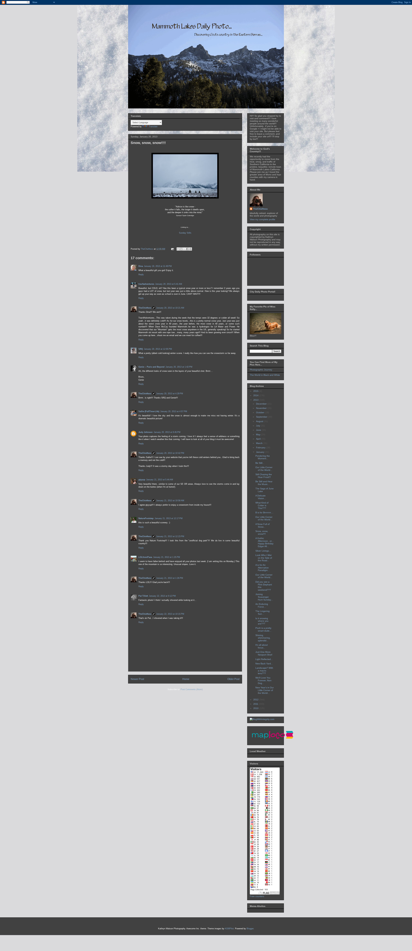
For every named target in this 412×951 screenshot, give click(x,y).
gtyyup (141, 479)
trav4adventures (146, 284)
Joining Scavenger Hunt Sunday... (264, 597)
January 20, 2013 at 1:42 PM (178, 367)
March (259, 443)
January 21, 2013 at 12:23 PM (170, 536)
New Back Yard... (264, 663)
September (262, 416)
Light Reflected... (264, 659)
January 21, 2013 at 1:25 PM (166, 557)
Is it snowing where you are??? (261, 621)
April (258, 439)
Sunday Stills (185, 233)
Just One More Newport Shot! (263, 653)
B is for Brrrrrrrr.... (264, 512)
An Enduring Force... (261, 605)
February (261, 447)
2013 (256, 400)
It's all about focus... (261, 646)
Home (185, 679)
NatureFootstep (146, 518)
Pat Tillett (143, 596)
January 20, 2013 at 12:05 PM (158, 349)
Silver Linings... (263, 550)
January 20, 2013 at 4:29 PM (169, 393)
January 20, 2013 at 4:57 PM (173, 411)
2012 (256, 699)
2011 (256, 704)
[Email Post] (172, 249)
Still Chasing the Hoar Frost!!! (263, 475)
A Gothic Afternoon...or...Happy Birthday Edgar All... (264, 542)
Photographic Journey (261, 369)
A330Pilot (229, 928)
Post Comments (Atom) (192, 689)
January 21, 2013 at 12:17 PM (168, 518)
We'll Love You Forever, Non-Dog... (263, 680)
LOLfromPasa (145, 557)
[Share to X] (184, 249)
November (261, 408)
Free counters (257, 896)
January (260, 452)
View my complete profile (262, 219)
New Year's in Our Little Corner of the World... (264, 690)
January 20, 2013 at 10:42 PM (170, 453)
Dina (140, 266)
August (260, 421)
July (258, 425)
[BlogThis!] (181, 249)
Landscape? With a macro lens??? (264, 671)
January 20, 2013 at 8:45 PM (167, 432)
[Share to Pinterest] (190, 249)
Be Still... (259, 463)
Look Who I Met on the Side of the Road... (263, 558)
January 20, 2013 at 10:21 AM (170, 308)
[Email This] (178, 249)
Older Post (233, 679)
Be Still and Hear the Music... (263, 482)
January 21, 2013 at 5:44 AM (159, 479)
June (259, 430)
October (260, 412)
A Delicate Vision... (260, 497)
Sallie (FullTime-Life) (148, 411)
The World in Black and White (265, 375)
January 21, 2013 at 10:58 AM (170, 500)
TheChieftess (144, 308)
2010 (256, 708)
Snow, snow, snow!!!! (261, 532)
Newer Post (137, 679)
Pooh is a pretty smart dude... (263, 629)
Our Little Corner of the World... (263, 468)
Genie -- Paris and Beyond (151, 367)
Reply (141, 274)
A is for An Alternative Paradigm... (262, 568)
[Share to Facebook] (187, 249)
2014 (256, 395)
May (258, 434)
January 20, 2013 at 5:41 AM (168, 284)
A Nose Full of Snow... (262, 525)
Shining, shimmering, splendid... (262, 638)
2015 (256, 391)
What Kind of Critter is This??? (261, 505)
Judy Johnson (145, 432)
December (261, 403)
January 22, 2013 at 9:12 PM (162, 596)
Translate (153, 126)
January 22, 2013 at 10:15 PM (170, 614)
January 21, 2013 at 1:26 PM (169, 578)
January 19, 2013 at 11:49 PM (158, 266)
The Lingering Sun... (262, 612)
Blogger (250, 928)
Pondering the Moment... (262, 457)
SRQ (140, 349)
